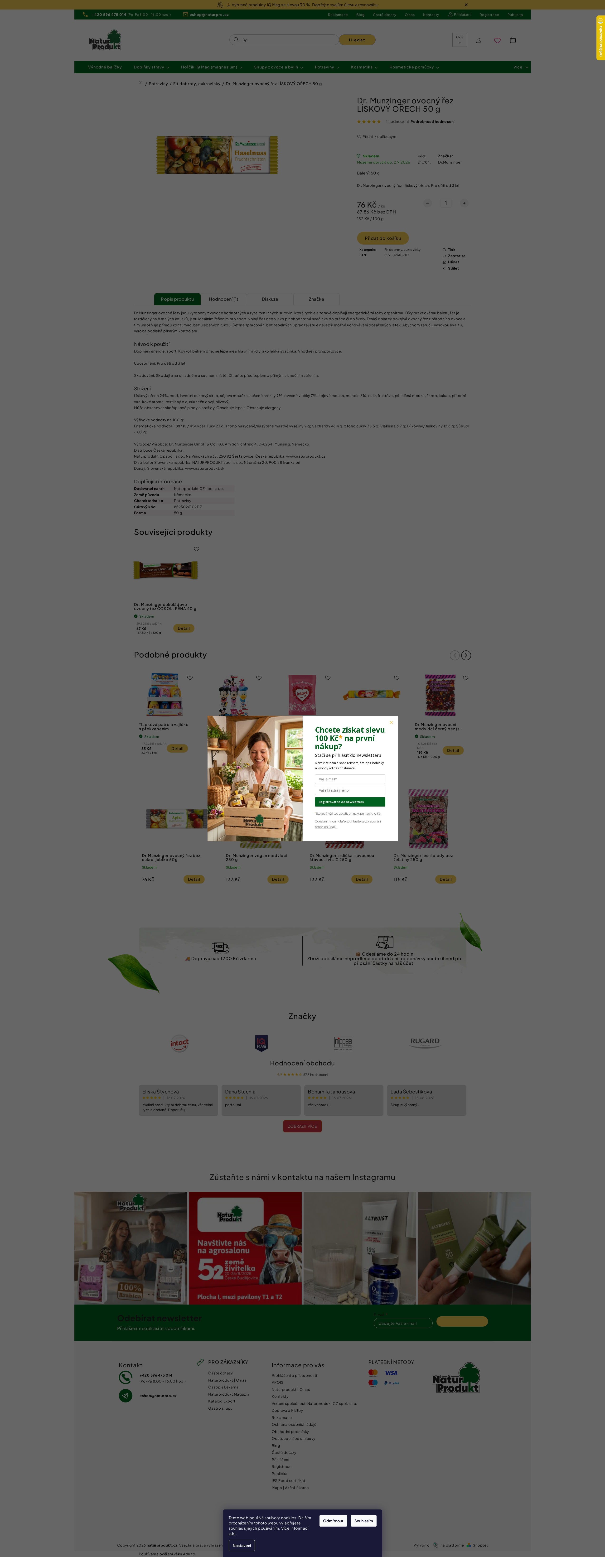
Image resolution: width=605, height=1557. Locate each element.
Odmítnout (333, 1520)
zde (232, 1533)
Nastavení (242, 1545)
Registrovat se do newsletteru (341, 802)
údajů (332, 827)
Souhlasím (363, 1520)
